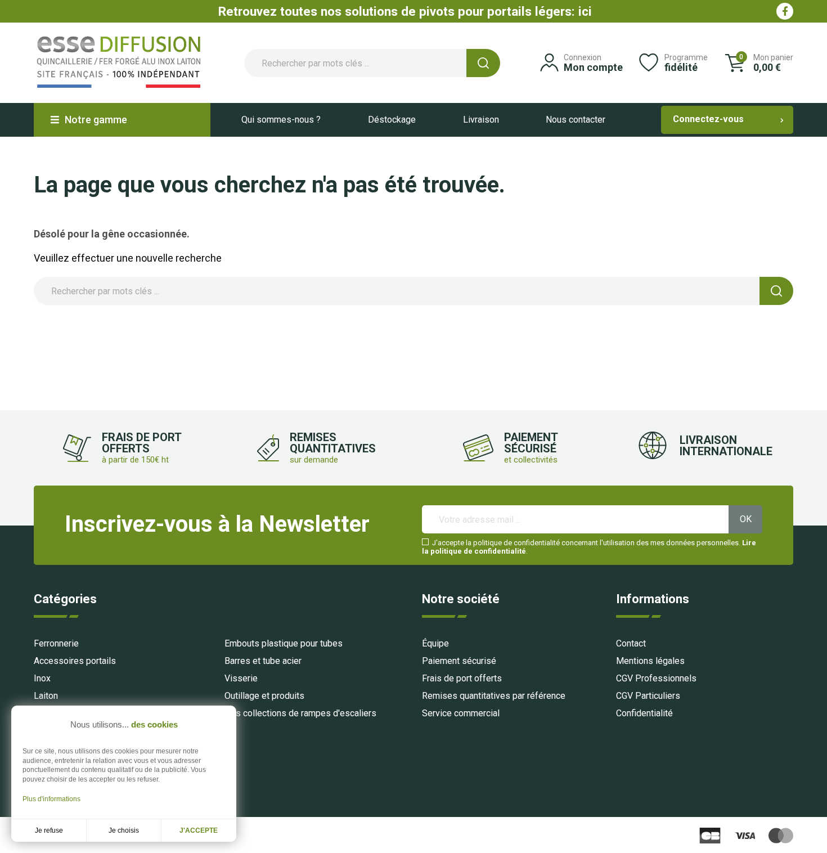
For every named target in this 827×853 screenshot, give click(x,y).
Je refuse (49, 830)
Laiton (46, 695)
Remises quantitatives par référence (493, 695)
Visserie (241, 678)
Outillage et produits (264, 695)
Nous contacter (575, 119)
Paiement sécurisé (459, 661)
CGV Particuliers (648, 695)
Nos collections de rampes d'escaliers (300, 713)
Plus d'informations (51, 799)
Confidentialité (644, 713)
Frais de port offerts (462, 678)
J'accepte (198, 830)
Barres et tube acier (263, 661)
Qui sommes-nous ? (281, 119)
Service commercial (461, 713)
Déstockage (392, 119)
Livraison (481, 119)
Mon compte (593, 67)
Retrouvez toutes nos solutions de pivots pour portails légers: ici (405, 11)
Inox (42, 678)
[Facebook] (784, 11)
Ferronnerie (56, 643)
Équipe (435, 643)
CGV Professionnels (656, 678)
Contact (631, 643)
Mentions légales (650, 661)
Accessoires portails (75, 661)
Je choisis (124, 830)
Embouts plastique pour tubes (283, 643)
